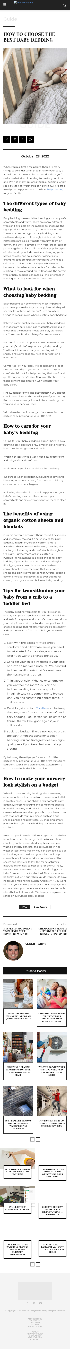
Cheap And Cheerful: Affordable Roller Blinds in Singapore (53, 931)
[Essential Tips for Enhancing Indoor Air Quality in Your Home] (18, 993)
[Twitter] (14, 139)
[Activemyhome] (35, 5)
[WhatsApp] (30, 139)
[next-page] (38, 1139)
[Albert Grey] (13, 951)
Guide (10, 19)
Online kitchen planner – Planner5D (17, 1208)
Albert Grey (35, 943)
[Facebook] (6, 139)
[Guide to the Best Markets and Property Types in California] (52, 1196)
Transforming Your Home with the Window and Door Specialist (52, 1173)
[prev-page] (32, 1139)
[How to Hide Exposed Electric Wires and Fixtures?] (17, 1158)
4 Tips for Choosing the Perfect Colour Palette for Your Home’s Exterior (51, 1017)
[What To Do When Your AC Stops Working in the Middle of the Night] (52, 1047)
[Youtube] (40, 1303)
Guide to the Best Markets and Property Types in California (52, 1210)
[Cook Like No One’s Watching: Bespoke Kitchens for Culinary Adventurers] (17, 1234)
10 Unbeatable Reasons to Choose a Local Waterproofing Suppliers (18, 1125)
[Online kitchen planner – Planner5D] (17, 1196)
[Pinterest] (22, 139)
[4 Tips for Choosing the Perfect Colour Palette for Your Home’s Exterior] (52, 993)
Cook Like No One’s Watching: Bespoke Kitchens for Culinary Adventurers (17, 1250)
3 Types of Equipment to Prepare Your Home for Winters (17, 931)
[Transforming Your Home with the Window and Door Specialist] (52, 1158)
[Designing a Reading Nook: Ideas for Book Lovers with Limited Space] (18, 1047)
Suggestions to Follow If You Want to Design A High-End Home (52, 1248)
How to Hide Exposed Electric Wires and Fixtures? (17, 1171)
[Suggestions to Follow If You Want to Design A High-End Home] (52, 1234)
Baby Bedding (40, 906)
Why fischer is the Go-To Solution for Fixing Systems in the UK (52, 1123)
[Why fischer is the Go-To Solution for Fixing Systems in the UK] (52, 1101)
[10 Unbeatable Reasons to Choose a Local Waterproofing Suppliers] (18, 1101)
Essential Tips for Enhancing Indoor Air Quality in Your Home (18, 1016)
